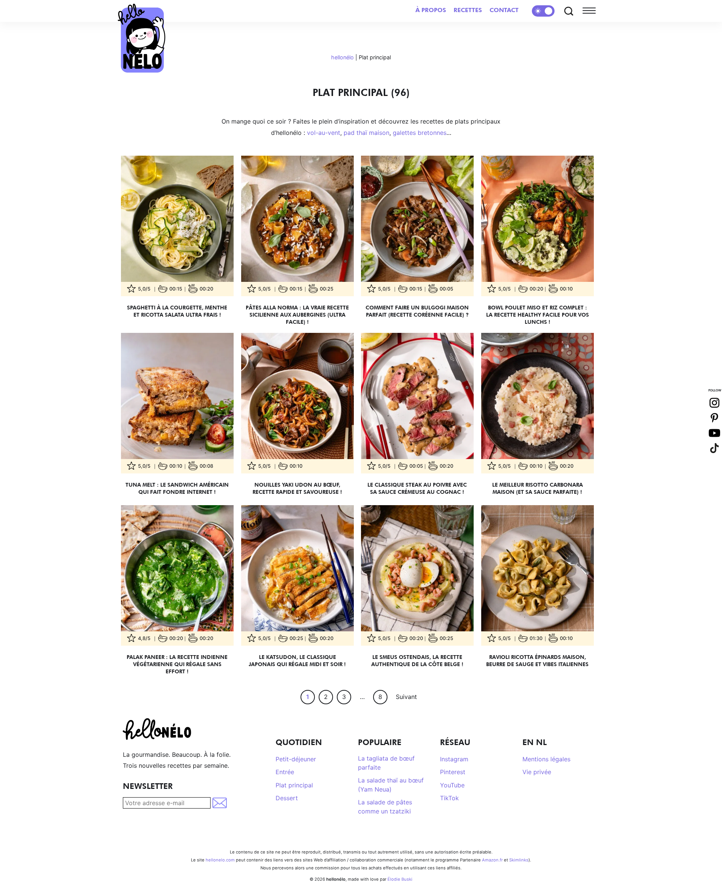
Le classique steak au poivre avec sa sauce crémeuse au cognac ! (417, 488)
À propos (430, 10)
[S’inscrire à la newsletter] (220, 803)
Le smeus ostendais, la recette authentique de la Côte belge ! (417, 660)
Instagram (454, 759)
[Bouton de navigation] (591, 11)
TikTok (449, 798)
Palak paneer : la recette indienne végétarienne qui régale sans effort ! (177, 664)
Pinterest (452, 772)
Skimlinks (518, 860)
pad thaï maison (366, 132)
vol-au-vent (323, 132)
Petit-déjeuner (296, 759)
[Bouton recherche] (568, 11)
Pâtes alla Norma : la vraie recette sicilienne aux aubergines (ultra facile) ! (297, 314)
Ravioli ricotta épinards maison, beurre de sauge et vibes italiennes (537, 660)
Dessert (287, 798)
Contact (504, 10)
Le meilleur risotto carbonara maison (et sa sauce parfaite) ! (537, 488)
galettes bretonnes (419, 132)
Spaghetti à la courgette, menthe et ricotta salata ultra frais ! (177, 311)
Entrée (285, 772)
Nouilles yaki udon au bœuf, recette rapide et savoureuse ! (297, 488)
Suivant (406, 696)
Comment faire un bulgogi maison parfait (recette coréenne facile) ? (417, 311)
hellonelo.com (220, 860)
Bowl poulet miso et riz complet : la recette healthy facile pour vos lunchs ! (537, 314)
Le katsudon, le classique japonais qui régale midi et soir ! (297, 660)
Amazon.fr (492, 860)
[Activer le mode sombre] (543, 11)
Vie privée (536, 772)
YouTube (452, 785)
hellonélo (342, 57)
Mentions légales (546, 759)
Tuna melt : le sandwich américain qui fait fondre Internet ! (177, 488)
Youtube (714, 433)
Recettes (468, 10)
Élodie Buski (399, 879)
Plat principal (294, 785)
